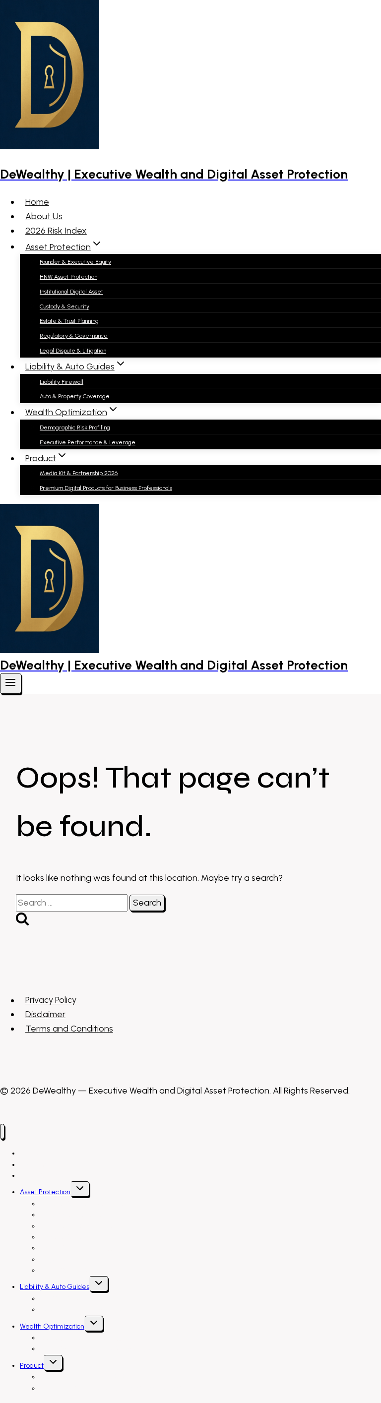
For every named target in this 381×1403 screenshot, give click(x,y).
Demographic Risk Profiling (75, 427)
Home (37, 201)
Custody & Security (64, 306)
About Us (44, 216)
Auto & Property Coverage (75, 396)
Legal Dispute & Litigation (73, 350)
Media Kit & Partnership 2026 (79, 473)
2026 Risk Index (56, 230)
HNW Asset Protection (68, 276)
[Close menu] (2, 1131)
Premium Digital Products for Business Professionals (106, 488)
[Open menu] (10, 683)
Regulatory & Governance (74, 335)
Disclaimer (45, 1014)
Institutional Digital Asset (71, 291)
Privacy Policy (50, 1000)
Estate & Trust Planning (69, 320)
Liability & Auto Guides (54, 1286)
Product (32, 1365)
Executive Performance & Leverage (87, 442)
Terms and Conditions (69, 1028)
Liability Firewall (61, 381)
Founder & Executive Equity (75, 261)
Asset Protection (45, 1192)
